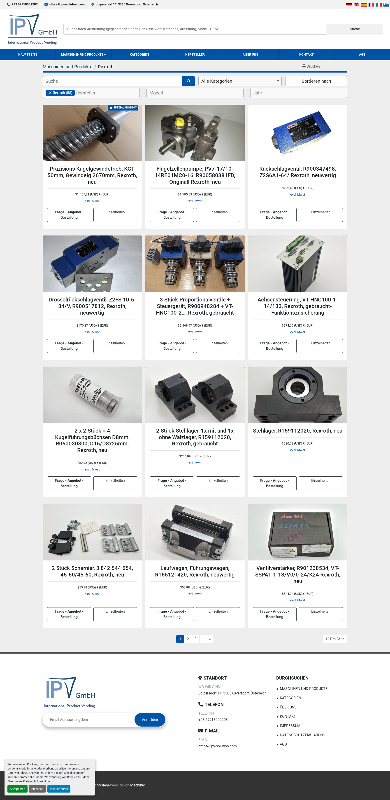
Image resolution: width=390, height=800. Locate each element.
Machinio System (95, 785)
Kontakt (306, 54)
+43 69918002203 (25, 4)
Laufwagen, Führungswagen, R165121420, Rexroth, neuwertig (195, 571)
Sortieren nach (316, 81)
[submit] (188, 81)
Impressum (290, 726)
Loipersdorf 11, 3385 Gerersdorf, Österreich (127, 4)
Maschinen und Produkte (82, 54)
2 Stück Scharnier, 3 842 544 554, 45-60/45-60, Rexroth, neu (92, 571)
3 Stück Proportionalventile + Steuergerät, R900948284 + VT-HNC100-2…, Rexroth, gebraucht (195, 306)
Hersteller (195, 54)
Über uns (250, 54)
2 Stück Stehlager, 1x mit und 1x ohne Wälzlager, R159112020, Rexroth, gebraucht (195, 437)
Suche (355, 29)
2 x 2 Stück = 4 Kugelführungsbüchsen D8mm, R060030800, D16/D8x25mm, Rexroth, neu (92, 440)
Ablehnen (37, 789)
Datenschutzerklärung (37, 781)
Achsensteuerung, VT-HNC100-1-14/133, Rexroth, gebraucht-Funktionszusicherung (298, 306)
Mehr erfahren (59, 789)
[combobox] (240, 81)
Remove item (50, 93)
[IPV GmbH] (69, 692)
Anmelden (150, 720)
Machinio (137, 785)
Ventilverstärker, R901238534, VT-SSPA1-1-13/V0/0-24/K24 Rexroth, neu (297, 574)
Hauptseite (27, 54)
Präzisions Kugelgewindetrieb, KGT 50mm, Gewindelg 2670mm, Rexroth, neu (92, 175)
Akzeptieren (17, 789)
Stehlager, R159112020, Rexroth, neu (297, 431)
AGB (362, 54)
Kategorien (139, 54)
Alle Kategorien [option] (216, 81)
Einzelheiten (115, 212)
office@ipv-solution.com (67, 4)
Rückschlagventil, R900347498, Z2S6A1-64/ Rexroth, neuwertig (297, 172)
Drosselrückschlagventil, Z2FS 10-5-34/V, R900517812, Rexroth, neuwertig (92, 306)
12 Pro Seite (334, 639)
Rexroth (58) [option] (59, 93)
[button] (83, 54)
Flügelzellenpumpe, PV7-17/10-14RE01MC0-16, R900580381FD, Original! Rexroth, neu (195, 175)
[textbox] (89, 92)
